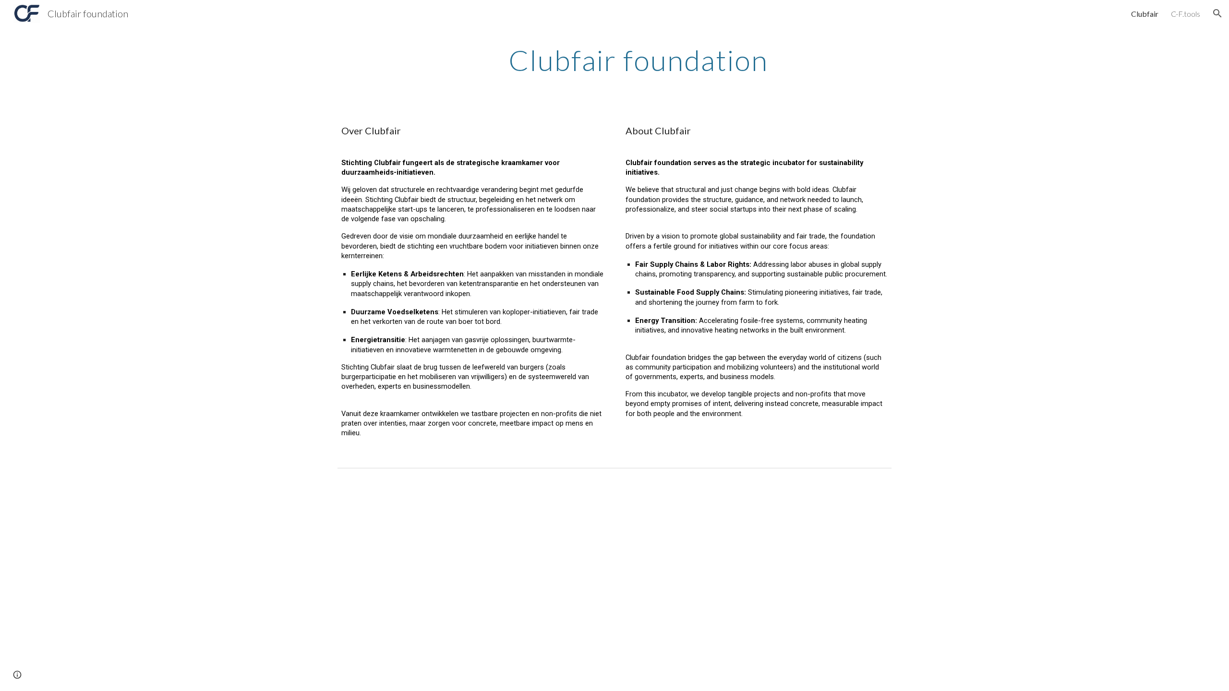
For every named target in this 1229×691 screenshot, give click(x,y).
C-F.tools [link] (1185, 13)
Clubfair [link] (1144, 13)
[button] (1217, 13)
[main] (638, 60)
